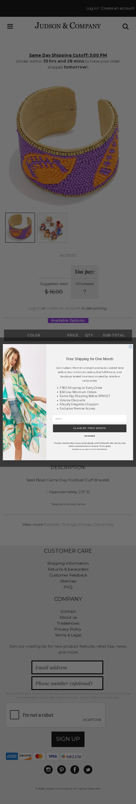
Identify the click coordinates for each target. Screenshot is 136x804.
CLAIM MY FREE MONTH (89, 428)
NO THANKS (90, 436)
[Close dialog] (130, 346)
